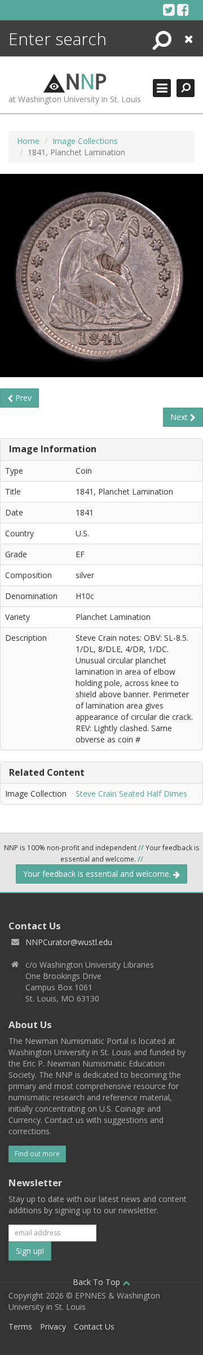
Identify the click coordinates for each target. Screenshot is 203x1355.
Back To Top (97, 1282)
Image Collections (85, 141)
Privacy (53, 1326)
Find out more (37, 1154)
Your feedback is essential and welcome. (98, 873)
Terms (20, 1326)
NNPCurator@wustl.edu (68, 942)
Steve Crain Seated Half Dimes (131, 793)
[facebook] (183, 9)
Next (180, 417)
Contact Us (94, 1326)
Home (28, 141)
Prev (22, 397)
